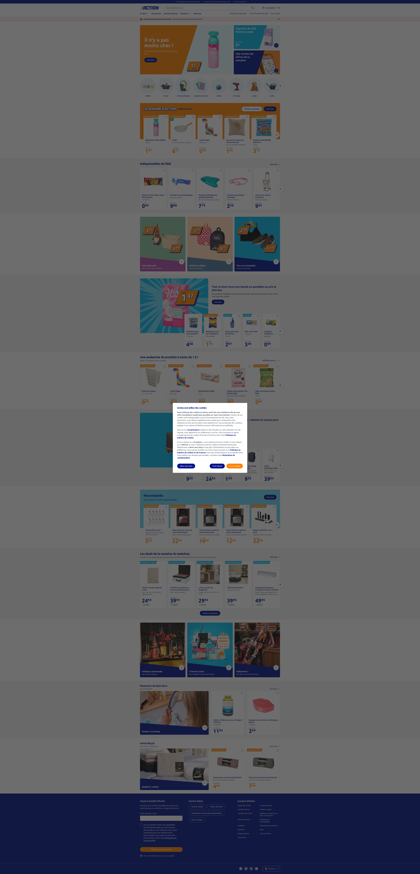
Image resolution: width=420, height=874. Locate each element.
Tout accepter (234, 466)
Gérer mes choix (186, 466)
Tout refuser (217, 466)
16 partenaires (193, 430)
